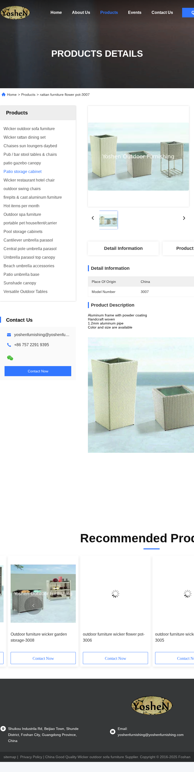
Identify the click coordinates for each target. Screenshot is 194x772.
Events (134, 12)
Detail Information (123, 248)
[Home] (15, 12)
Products (109, 12)
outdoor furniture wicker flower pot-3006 (113, 637)
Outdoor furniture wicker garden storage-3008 (39, 637)
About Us (81, 12)
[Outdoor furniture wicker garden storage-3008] (43, 593)
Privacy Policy (31, 757)
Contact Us (162, 12)
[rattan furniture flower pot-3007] (138, 156)
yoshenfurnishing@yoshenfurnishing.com (51, 335)
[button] (33, 606)
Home (56, 12)
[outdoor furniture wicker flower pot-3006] (115, 593)
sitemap (10, 757)
